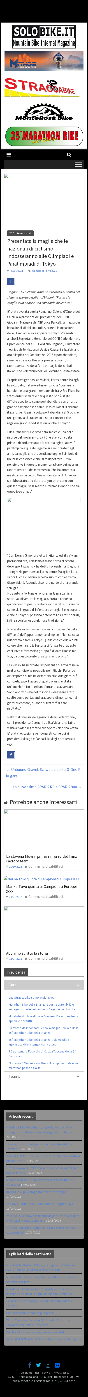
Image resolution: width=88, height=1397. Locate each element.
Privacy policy (61, 1372)
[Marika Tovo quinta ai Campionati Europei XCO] (41, 879)
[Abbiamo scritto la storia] (44, 909)
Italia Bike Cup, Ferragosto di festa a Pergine (36, 1192)
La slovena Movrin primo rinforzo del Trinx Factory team (41, 859)
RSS (37, 1372)
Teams (14, 1076)
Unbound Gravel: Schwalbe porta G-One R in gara (43, 773)
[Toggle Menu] (78, 164)
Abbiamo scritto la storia (27, 953)
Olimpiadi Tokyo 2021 (44, 270)
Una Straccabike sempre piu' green (30, 1313)
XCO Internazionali (20, 233)
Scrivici (46, 1372)
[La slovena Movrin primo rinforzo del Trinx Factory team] (44, 812)
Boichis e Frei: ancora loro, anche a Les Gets (36, 1332)
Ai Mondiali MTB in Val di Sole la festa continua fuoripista (43, 1339)
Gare (12, 984)
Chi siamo (26, 1372)
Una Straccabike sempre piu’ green (32, 997)
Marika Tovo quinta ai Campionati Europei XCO (41, 889)
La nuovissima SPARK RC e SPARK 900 (47, 786)
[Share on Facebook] (11, 281)
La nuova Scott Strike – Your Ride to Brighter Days (39, 1204)
